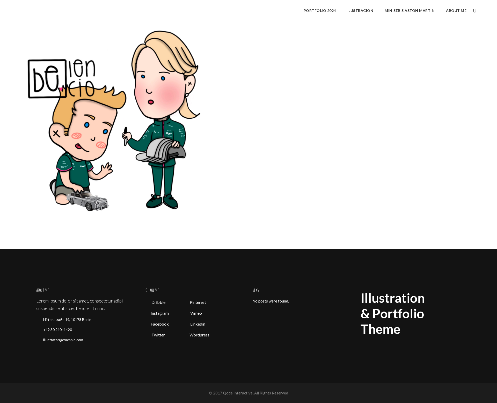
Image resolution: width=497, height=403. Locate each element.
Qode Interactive (237, 393)
